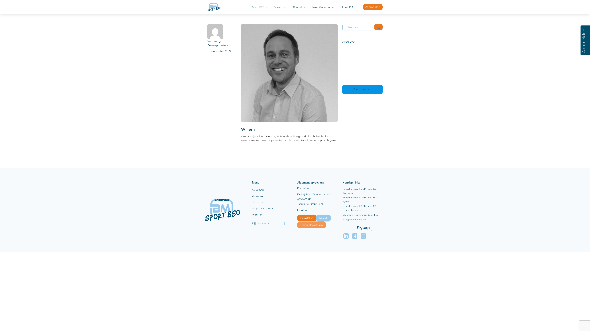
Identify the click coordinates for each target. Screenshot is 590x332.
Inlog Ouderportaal (323, 7)
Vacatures (280, 7)
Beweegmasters (217, 45)
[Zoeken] (378, 27)
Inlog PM (347, 7)
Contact (297, 7)
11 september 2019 (219, 51)
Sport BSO (258, 7)
